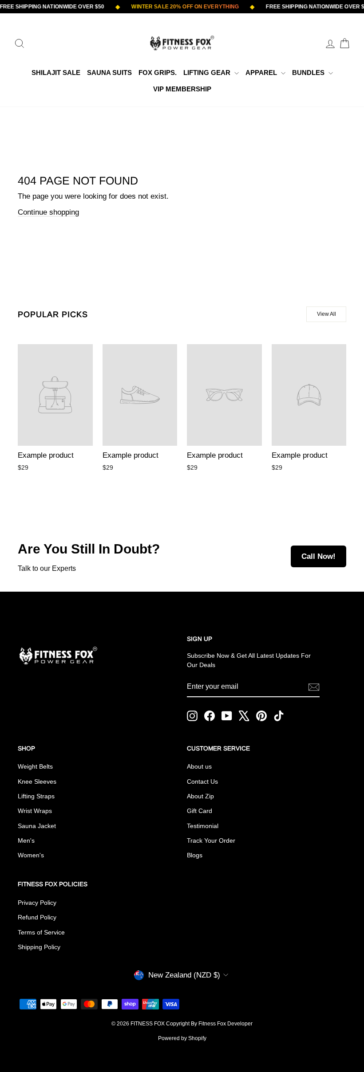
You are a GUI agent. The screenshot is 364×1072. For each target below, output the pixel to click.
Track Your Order (211, 840)
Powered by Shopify (182, 1038)
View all (326, 314)
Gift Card (199, 810)
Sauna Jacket (37, 825)
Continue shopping (48, 212)
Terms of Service (41, 932)
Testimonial (202, 825)
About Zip (200, 796)
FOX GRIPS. (157, 72)
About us (199, 766)
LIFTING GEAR (207, 72)
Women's (31, 855)
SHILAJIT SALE (56, 72)
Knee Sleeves (37, 781)
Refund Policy (37, 917)
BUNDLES (309, 72)
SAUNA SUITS (109, 72)
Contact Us (202, 781)
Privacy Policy (37, 902)
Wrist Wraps (35, 810)
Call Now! (318, 556)
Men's (26, 840)
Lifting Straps (36, 796)
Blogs (194, 855)
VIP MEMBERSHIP (182, 89)
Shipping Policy (39, 946)
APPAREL (262, 72)
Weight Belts (35, 766)
